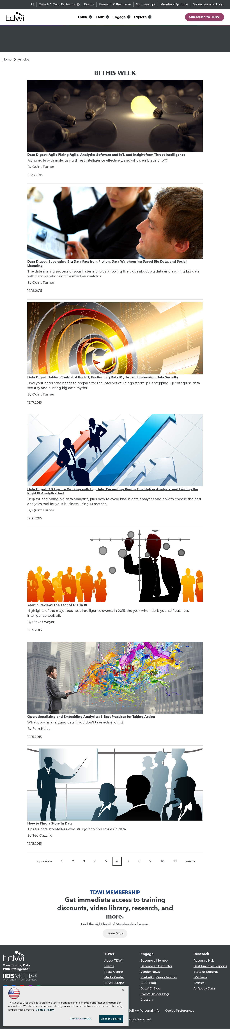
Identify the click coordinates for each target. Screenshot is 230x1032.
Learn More (115, 933)
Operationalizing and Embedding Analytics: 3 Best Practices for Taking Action (91, 716)
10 (162, 861)
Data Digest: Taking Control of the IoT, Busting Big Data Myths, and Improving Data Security (102, 377)
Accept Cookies (111, 1018)
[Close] (123, 990)
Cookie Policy (45, 1009)
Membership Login (174, 4)
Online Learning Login (208, 4)
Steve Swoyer (43, 622)
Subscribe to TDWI (204, 17)
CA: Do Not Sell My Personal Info (136, 1010)
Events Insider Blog (155, 994)
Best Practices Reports (210, 966)
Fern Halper (42, 729)
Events (89, 4)
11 (175, 861)
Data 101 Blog (150, 988)
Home (7, 59)
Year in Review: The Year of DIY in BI (57, 605)
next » (190, 861)
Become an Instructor (156, 966)
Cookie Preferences (179, 1010)
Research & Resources (115, 4)
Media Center (114, 977)
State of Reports (206, 971)
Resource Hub (204, 960)
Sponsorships (146, 4)
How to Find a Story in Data (50, 823)
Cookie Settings (80, 1018)
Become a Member (155, 960)
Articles (23, 59)
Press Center (113, 971)
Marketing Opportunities (159, 977)
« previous (44, 861)
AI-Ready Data (204, 988)
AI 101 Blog (148, 983)
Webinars (200, 977)
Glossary (147, 999)
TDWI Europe (114, 983)
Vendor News (150, 971)
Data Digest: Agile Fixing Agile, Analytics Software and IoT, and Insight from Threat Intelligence (106, 155)
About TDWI (113, 960)
